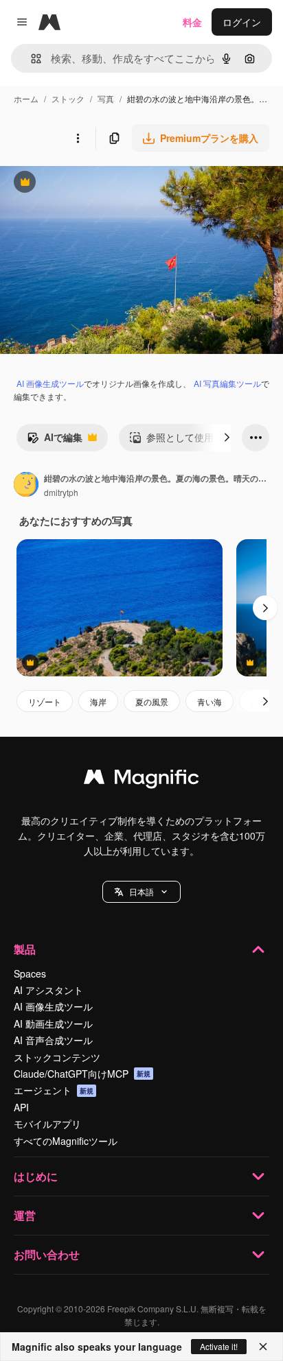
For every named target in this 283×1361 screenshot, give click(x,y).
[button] (141, 892)
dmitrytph (61, 492)
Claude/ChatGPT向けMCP (82, 1073)
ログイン (242, 22)
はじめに (36, 1176)
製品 (25, 949)
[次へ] (226, 437)
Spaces (30, 973)
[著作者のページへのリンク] (26, 485)
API (21, 1107)
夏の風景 (151, 701)
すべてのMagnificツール (65, 1141)
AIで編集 (54, 440)
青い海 (209, 701)
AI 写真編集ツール (227, 383)
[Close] (263, 1346)
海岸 (98, 701)
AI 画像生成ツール (50, 383)
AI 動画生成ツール (53, 1023)
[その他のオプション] (77, 138)
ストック (68, 98)
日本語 (141, 891)
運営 (25, 1215)
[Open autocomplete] (30, 59)
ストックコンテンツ (57, 1057)
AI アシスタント (48, 990)
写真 (106, 98)
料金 (192, 22)
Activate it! (219, 1346)
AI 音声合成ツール (53, 1040)
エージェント (53, 1090)
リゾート (44, 701)
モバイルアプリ (47, 1124)
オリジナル (94, 183)
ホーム (26, 98)
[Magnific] (141, 780)
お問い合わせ (47, 1254)
